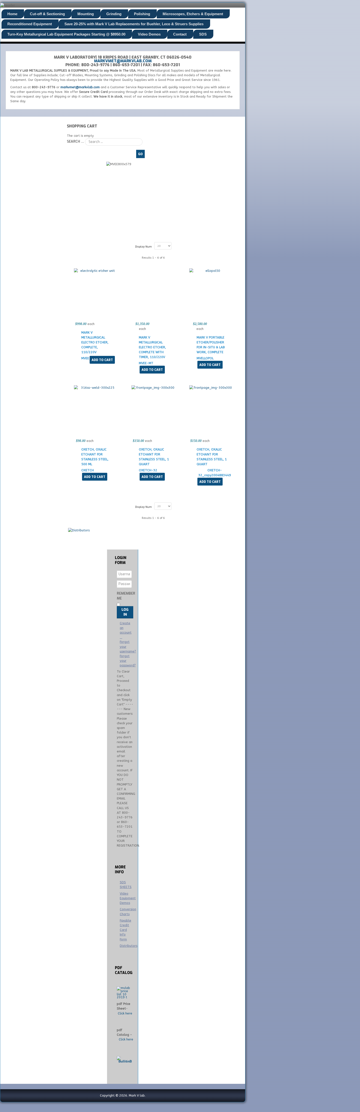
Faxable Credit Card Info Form (125, 930)
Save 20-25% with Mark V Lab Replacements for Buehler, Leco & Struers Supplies (134, 24)
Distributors (126, 946)
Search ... (75, 141)
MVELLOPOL (205, 358)
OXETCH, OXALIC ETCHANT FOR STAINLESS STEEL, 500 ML (94, 457)
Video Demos (149, 34)
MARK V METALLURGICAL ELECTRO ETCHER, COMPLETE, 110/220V (94, 342)
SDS (203, 34)
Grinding (113, 14)
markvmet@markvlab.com (123, 60)
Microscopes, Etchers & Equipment (193, 14)
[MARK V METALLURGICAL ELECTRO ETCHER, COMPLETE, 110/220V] (95, 270)
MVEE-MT (146, 363)
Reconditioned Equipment (29, 24)
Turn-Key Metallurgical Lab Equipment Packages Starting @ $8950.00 (66, 34)
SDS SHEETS (126, 884)
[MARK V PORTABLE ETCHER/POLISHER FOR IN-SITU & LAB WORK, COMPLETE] (211, 270)
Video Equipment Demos (126, 898)
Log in (125, 612)
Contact (180, 34)
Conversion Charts (126, 911)
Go (140, 154)
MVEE (85, 358)
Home (12, 14)
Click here (125, 1013)
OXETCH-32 (148, 470)
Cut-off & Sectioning (47, 14)
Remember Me (126, 596)
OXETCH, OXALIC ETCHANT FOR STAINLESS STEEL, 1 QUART (154, 457)
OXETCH (87, 470)
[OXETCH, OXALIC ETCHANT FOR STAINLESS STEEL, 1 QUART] (153, 387)
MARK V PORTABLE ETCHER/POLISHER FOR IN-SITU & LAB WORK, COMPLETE (211, 345)
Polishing (142, 14)
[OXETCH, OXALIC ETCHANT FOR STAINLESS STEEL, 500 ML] (95, 387)
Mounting (85, 14)
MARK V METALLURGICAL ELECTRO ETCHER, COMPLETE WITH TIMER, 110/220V (152, 347)
